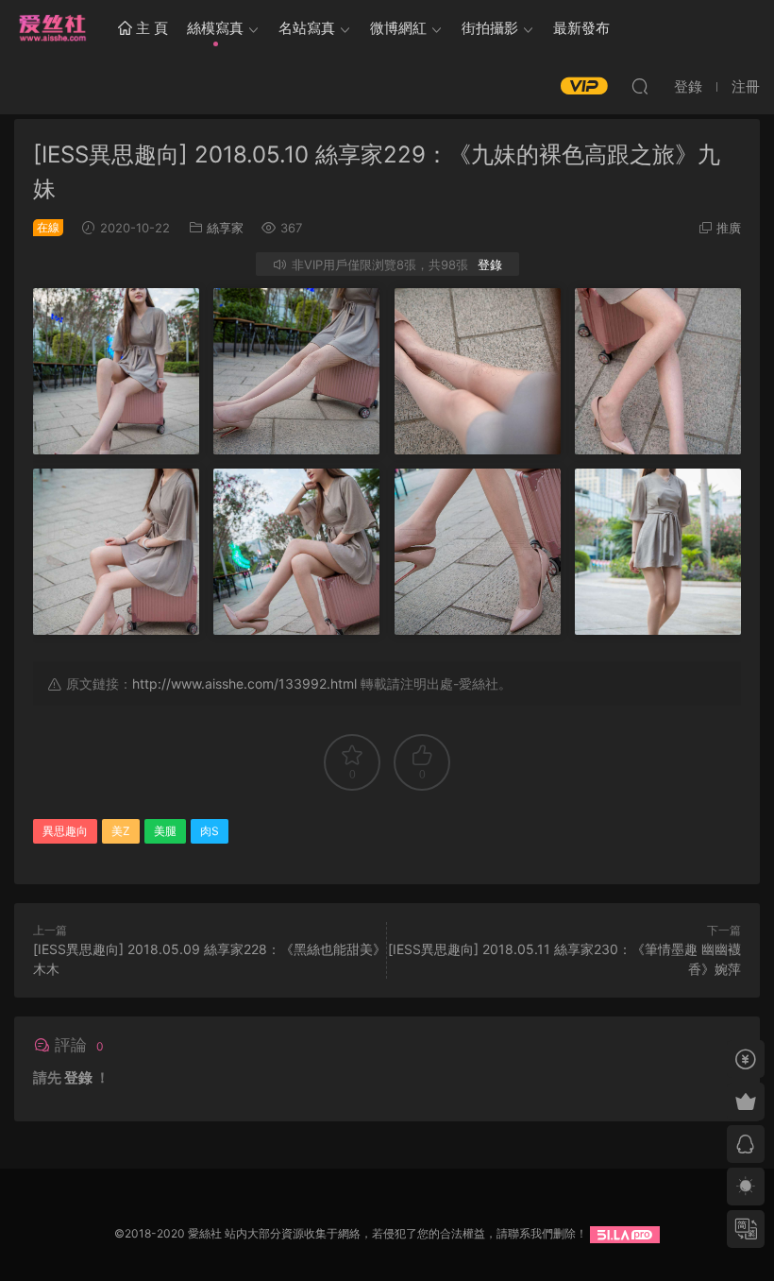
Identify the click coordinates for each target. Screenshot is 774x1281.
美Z (120, 831)
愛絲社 (52, 28)
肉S (209, 831)
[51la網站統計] (625, 1233)
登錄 (490, 264)
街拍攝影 (490, 28)
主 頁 (150, 28)
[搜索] (640, 86)
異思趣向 (65, 831)
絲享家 (225, 227)
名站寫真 (306, 28)
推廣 (728, 227)
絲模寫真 (215, 28)
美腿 (165, 831)
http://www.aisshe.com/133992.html (244, 683)
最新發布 (581, 28)
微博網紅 (398, 28)
